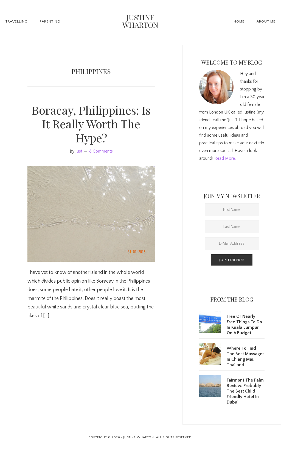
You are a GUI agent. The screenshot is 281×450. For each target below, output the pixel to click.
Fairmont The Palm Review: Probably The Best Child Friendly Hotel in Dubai (245, 391)
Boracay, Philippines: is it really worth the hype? (91, 123)
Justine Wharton (140, 21)
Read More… (225, 158)
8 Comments (101, 151)
